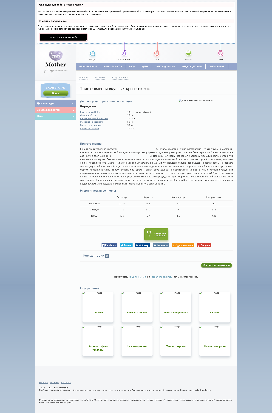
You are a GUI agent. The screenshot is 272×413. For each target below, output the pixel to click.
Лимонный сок (88, 115)
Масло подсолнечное (91, 125)
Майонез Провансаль (92, 122)
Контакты (66, 382)
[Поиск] (220, 49)
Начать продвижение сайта (63, 37)
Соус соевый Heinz (90, 112)
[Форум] (92, 49)
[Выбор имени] (124, 49)
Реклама (54, 382)
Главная (83, 77)
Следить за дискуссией (216, 265)
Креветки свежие (89, 128)
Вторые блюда (120, 77)
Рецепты (100, 77)
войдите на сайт (137, 277)
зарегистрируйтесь (162, 277)
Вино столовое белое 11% (94, 118)
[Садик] (156, 49)
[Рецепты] (189, 49)
